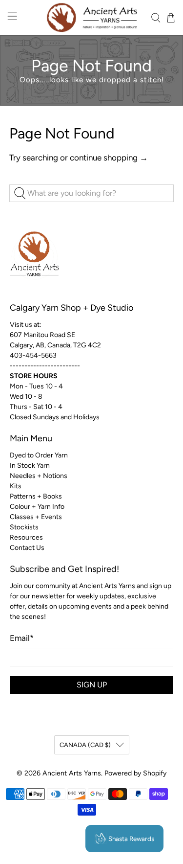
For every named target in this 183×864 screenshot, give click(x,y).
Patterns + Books (36, 496)
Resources (26, 537)
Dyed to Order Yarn (39, 455)
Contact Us (27, 548)
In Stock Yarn (30, 465)
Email (22, 638)
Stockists (24, 527)
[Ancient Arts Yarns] (92, 17)
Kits (15, 486)
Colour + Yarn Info (37, 506)
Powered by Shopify (135, 773)
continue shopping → (109, 157)
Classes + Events (36, 517)
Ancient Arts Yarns (71, 773)
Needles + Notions (38, 476)
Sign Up (92, 684)
